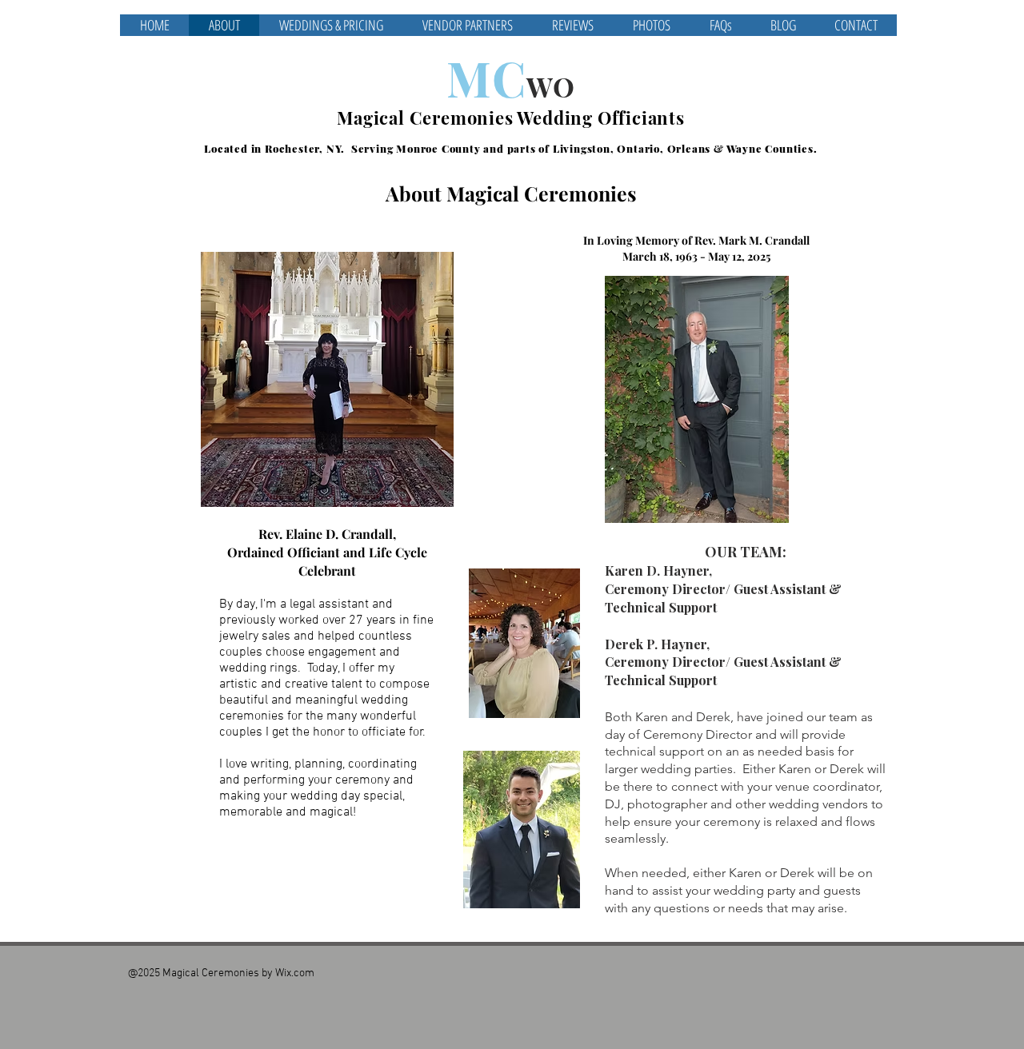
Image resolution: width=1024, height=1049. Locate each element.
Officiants (641, 118)
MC (486, 78)
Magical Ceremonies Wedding (467, 118)
